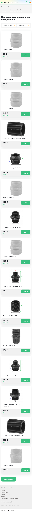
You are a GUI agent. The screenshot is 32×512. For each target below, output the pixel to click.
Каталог (10, 7)
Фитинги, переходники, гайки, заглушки (12, 9)
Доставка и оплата (6, 494)
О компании (4, 492)
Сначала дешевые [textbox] (7, 25)
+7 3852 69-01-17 (7, 487)
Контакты (3, 496)
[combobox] (9, 25)
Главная (3, 7)
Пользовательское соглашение (9, 498)
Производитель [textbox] (22, 25)
